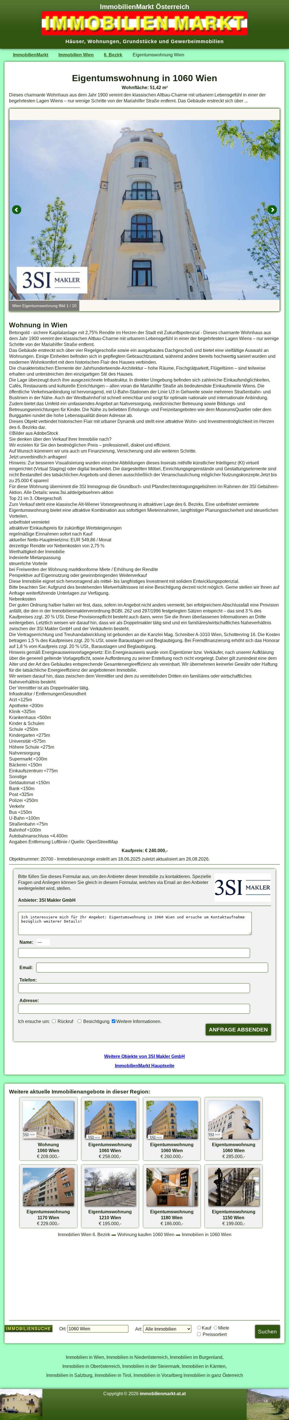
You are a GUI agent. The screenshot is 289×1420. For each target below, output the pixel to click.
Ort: (62, 1328)
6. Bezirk (113, 54)
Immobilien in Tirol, (113, 1375)
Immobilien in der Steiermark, (151, 1366)
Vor (272, 209)
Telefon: (28, 979)
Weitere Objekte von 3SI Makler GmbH (144, 1056)
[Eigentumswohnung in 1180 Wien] (171, 1205)
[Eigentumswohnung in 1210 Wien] (110, 1205)
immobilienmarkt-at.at (163, 1393)
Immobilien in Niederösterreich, (137, 1357)
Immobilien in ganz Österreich (213, 1375)
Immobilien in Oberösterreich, (91, 1366)
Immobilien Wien (76, 54)
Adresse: (29, 1000)
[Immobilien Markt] (144, 33)
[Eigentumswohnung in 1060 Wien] (110, 1138)
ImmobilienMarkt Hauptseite (144, 1065)
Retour (16, 209)
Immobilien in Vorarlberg (157, 1375)
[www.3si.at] (242, 900)
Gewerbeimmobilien (197, 41)
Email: (26, 967)
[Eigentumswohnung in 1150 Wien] (233, 1205)
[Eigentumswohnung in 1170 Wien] (48, 1205)
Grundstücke (140, 41)
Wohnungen (103, 41)
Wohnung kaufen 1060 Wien (145, 1234)
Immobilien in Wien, (85, 1357)
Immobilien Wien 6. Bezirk (84, 1234)
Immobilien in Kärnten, (204, 1366)
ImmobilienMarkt (30, 54)
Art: (138, 1328)
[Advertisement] (144, 1278)
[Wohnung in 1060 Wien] (48, 1138)
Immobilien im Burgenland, (197, 1357)
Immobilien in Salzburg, (69, 1375)
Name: (26, 942)
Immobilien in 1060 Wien (206, 1234)
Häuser (74, 41)
